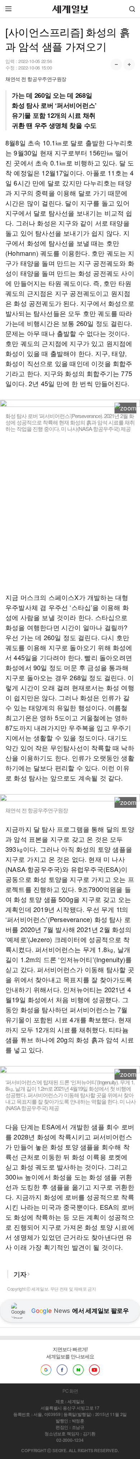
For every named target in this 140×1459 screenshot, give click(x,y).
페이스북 (62, 1369)
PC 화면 (70, 1390)
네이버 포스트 (78, 1369)
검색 (132, 9)
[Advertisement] (70, 512)
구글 (46, 1369)
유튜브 (94, 1369)
